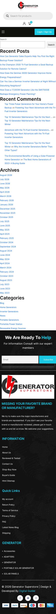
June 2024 (5, 255)
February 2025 (7, 238)
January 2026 (6, 204)
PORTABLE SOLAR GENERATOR (19, 568)
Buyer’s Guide (8, 475)
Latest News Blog (10, 527)
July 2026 (4, 179)
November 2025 (7, 213)
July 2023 (4, 284)
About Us (6, 452)
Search (3, 39)
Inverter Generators (9, 311)
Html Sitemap (8, 481)
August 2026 (6, 175)
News (2, 315)
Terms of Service (10, 510)
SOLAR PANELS (11, 573)
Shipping (6, 533)
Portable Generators (9, 320)
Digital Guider (27, 590)
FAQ (4, 521)
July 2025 (4, 221)
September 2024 (8, 246)
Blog (2, 303)
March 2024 (5, 267)
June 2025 (5, 225)
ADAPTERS (9, 556)
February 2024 (7, 271)
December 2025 (7, 208)
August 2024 (6, 250)
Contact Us (7, 464)
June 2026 (5, 183)
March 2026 (5, 196)
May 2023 (4, 292)
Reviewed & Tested (11, 458)
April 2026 (5, 192)
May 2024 (4, 259)
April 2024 (5, 263)
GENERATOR (10, 562)
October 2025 (6, 217)
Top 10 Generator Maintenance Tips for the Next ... (28, 117)
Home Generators (8, 307)
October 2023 (6, 276)
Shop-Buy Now (9, 469)
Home (5, 447)
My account (7, 499)
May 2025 (4, 229)
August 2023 (6, 280)
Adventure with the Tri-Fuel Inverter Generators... (28, 130)
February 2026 (7, 200)
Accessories (9, 551)
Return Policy (8, 504)
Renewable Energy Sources (13, 328)
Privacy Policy (8, 516)
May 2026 (4, 187)
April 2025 (5, 234)
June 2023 (5, 288)
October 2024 (6, 242)
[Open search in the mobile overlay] (28, 16)
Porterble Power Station (11, 324)
